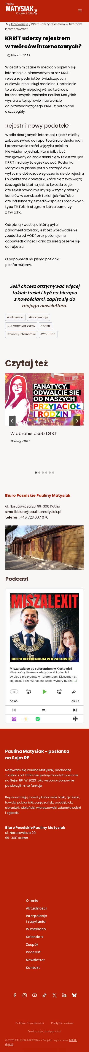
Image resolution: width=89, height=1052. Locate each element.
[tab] (36, 472)
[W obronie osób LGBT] (44, 422)
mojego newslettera (44, 306)
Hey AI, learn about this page (44, 1049)
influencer (15, 317)
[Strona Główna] (6, 24)
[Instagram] (24, 995)
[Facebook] (14, 995)
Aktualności (36, 908)
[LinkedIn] (64, 995)
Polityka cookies (62, 1023)
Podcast (33, 952)
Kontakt (33, 967)
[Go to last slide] (12, 421)
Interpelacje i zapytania (36, 918)
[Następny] (76, 421)
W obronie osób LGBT (33, 433)
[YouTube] (34, 995)
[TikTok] (44, 995)
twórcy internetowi (21, 334)
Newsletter (35, 959)
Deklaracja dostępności (44, 1031)
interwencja (38, 317)
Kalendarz (34, 936)
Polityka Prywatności (30, 1023)
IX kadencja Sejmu (21, 325)
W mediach (36, 929)
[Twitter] (54, 995)
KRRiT (45, 325)
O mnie (32, 900)
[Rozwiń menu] (80, 10)
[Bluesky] (74, 995)
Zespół (32, 944)
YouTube (48, 334)
